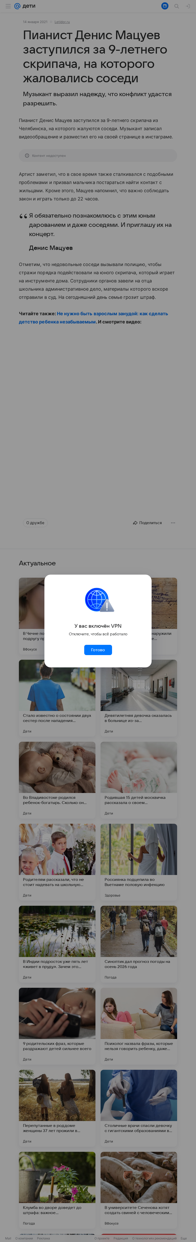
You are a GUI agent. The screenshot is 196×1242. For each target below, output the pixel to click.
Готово (98, 650)
